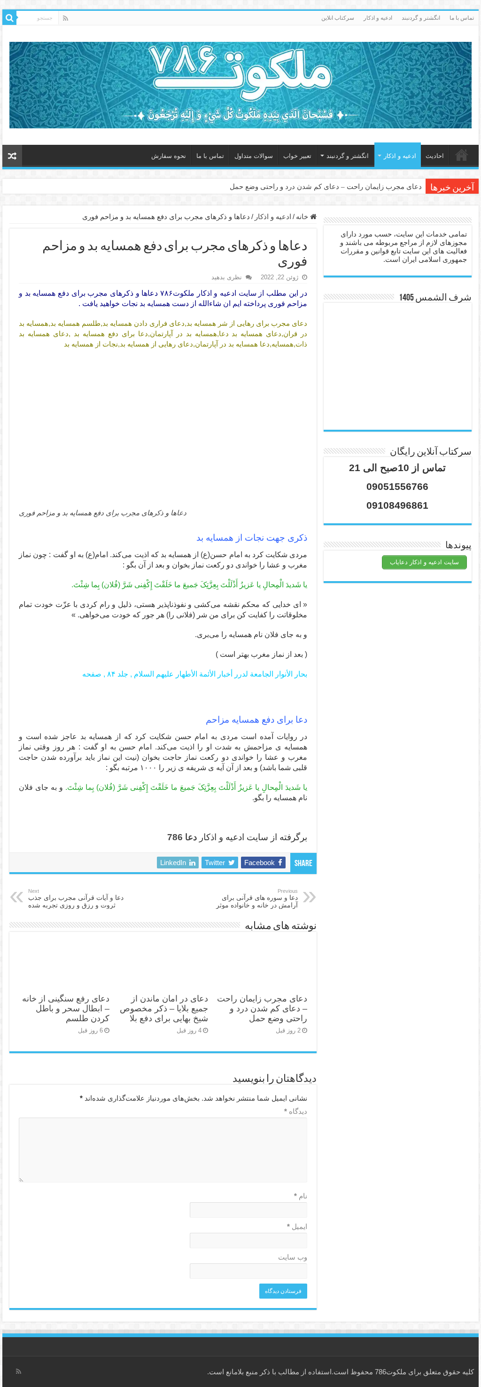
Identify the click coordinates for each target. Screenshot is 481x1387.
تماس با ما (462, 18)
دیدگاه (295, 1111)
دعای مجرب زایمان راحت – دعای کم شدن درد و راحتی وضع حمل (326, 186)
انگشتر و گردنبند (421, 18)
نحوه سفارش (168, 155)
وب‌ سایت (292, 1257)
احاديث (435, 155)
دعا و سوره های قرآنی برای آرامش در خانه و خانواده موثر (257, 898)
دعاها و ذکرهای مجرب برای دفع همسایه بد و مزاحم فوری (102, 513)
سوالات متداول (253, 155)
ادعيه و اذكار (378, 18)
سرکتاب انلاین (337, 18)
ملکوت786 (390, 1372)
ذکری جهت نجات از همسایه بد (251, 538)
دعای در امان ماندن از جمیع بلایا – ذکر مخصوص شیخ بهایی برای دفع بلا (164, 1008)
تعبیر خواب (297, 155)
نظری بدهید (226, 277)
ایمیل (297, 1226)
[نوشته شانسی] (12, 156)
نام (300, 1196)
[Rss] (65, 18)
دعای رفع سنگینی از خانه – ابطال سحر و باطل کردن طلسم (65, 1008)
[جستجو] (9, 18)
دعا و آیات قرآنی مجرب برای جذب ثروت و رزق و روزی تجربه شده (76, 898)
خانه (462, 155)
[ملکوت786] (240, 83)
